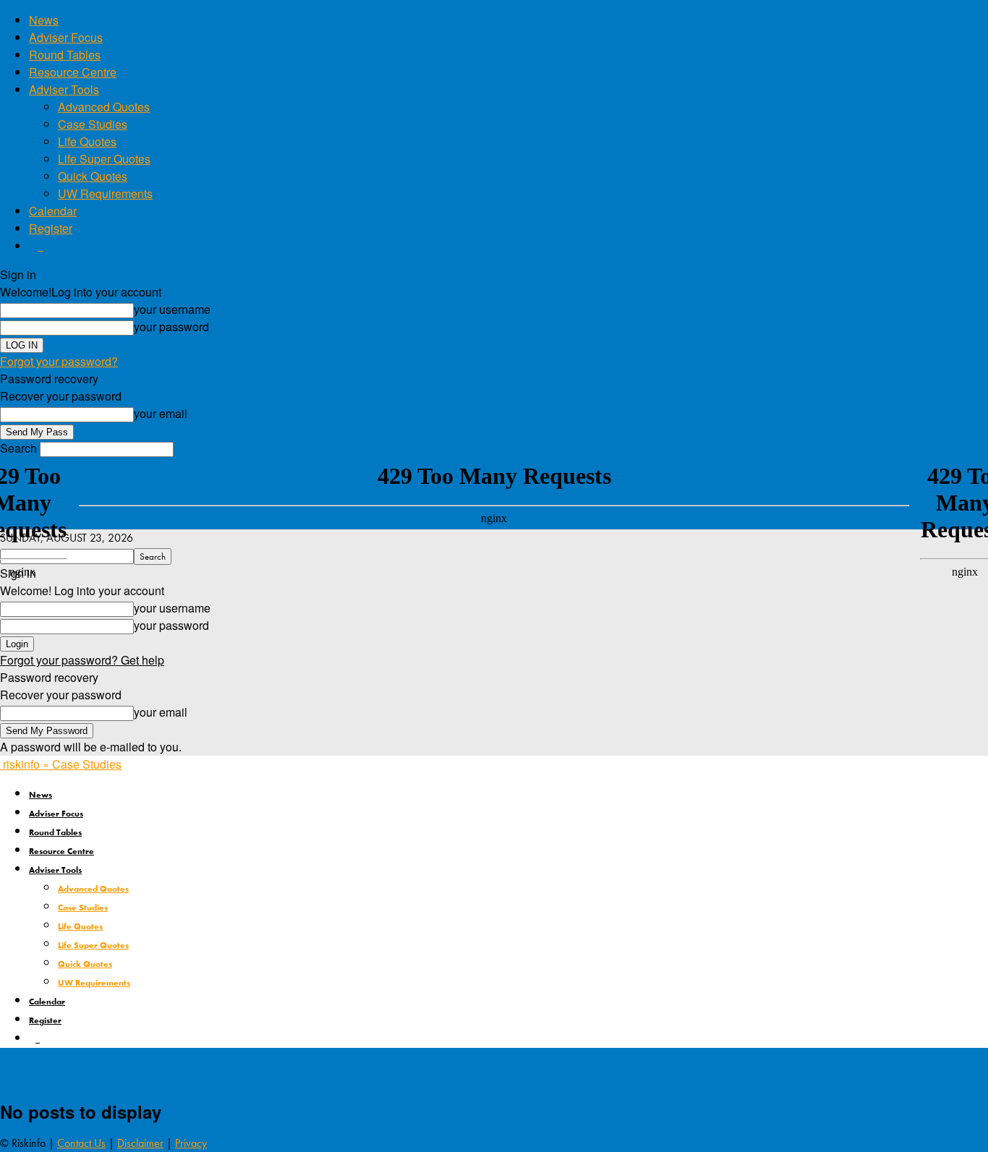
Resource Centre (72, 72)
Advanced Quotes (104, 106)
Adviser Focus (66, 37)
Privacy (191, 1143)
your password (171, 326)
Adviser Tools (64, 89)
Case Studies (92, 124)
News (44, 20)
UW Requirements (105, 193)
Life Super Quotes (104, 158)
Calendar (53, 210)
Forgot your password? (59, 361)
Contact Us (81, 1143)
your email (160, 413)
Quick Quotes (92, 176)
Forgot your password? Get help (82, 660)
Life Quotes (87, 141)
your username (172, 309)
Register (50, 228)
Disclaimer (140, 1143)
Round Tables (65, 54)
